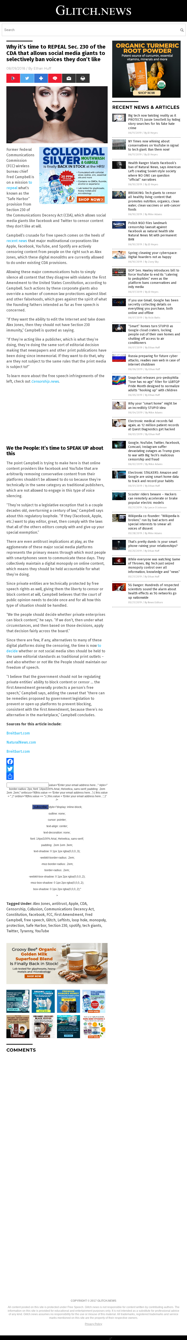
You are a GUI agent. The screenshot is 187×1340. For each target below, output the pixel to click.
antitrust (59, 903)
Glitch (51, 920)
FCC (49, 914)
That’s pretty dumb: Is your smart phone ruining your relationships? (153, 544)
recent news (16, 241)
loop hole (79, 920)
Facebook (37, 914)
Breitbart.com (18, 733)
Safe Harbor (36, 925)
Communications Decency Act (69, 909)
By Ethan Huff (152, 347)
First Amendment (68, 914)
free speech (34, 920)
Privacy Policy (93, 1324)
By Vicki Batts (152, 317)
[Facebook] (57, 761)
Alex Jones (41, 903)
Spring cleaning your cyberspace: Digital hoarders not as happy (152, 255)
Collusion (34, 909)
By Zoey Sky (151, 261)
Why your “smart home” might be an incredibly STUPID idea (152, 406)
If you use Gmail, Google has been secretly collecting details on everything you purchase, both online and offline (153, 306)
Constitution (16, 914)
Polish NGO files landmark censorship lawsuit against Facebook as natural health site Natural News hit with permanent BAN (152, 231)
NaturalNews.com (21, 742)
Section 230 (57, 925)
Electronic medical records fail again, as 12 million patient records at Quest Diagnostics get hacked (153, 425)
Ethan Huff (42, 68)
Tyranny (26, 931)
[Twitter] (57, 769)
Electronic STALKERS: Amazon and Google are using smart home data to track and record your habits (153, 477)
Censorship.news (45, 381)
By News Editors (154, 602)
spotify (75, 925)
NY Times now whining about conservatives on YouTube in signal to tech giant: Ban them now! (153, 145)
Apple (73, 903)
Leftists (63, 920)
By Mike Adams (153, 214)
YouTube (42, 931)
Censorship (16, 909)
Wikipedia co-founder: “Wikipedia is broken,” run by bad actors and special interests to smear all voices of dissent (153, 522)
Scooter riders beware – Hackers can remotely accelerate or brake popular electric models (153, 498)
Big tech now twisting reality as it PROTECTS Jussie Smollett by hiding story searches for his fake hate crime (154, 122)
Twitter (12, 931)
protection (15, 925)
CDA (83, 903)
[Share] (57, 776)
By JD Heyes (151, 132)
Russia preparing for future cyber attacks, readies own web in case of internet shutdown (154, 360)
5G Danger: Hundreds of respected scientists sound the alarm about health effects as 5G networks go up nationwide (153, 591)
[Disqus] (57, 1113)
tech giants (91, 925)
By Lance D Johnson (156, 507)
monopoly (97, 920)
